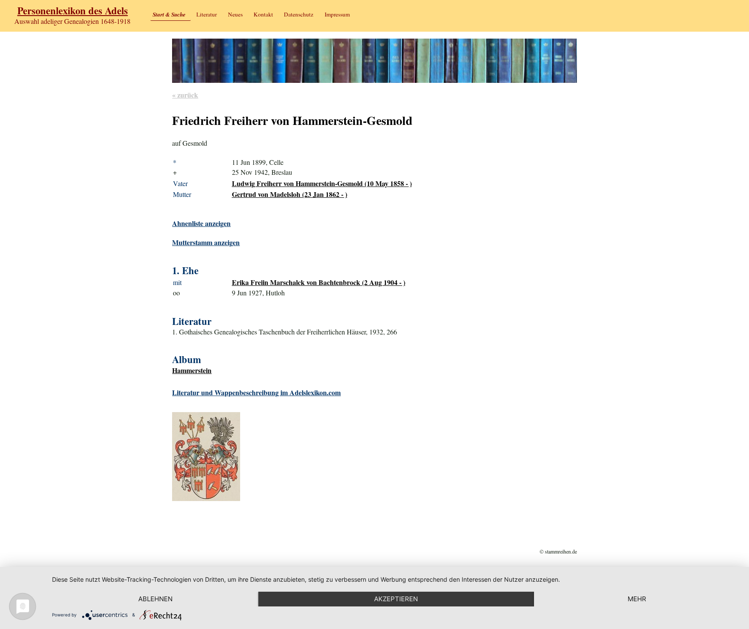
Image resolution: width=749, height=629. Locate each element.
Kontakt (263, 14)
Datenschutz (298, 14)
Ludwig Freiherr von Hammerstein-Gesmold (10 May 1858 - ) (322, 183)
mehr (637, 599)
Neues (235, 14)
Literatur (206, 14)
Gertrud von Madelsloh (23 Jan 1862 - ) (289, 194)
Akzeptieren (396, 599)
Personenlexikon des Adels (72, 10)
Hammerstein (192, 370)
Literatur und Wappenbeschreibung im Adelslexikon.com (256, 392)
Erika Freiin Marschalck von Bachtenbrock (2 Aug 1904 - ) (318, 282)
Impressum (337, 14)
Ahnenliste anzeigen (201, 223)
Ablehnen (155, 599)
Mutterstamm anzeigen (206, 242)
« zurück (185, 95)
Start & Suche (169, 14)
